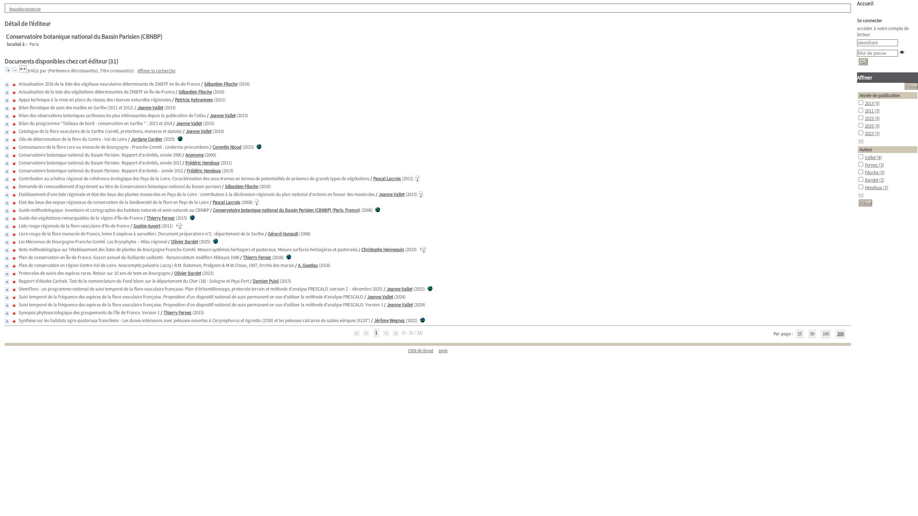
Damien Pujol (266, 281)
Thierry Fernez (161, 218)
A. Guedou (308, 265)
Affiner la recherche (156, 71)
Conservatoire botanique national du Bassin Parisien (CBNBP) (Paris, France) (286, 210)
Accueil (865, 3)
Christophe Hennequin (382, 250)
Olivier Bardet (184, 242)
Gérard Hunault (283, 234)
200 (840, 334)
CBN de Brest (420, 351)
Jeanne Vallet (150, 108)
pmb (443, 351)
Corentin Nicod (227, 147)
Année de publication (880, 95)
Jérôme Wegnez (389, 320)
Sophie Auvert (146, 226)
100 (826, 334)
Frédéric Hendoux (202, 163)
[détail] (7, 84)
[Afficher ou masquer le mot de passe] (902, 52)
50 (812, 334)
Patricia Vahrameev (194, 100)
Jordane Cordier (146, 139)
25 (800, 334)
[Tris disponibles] (23, 71)
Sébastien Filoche (220, 84)
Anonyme (194, 155)
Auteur (866, 150)
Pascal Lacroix (387, 179)
